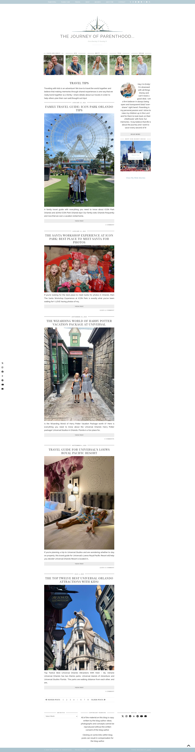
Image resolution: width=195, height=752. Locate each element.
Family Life (65, 2)
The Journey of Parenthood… (61, 749)
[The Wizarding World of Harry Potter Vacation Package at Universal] (79, 420)
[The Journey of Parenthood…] (97, 28)
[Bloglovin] (144, 2)
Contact (121, 2)
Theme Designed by (141, 749)
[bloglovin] (134, 716)
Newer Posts (53, 700)
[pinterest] (137, 716)
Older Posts (97, 700)
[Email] (146, 2)
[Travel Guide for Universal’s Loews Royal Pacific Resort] (79, 549)
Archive (97, 2)
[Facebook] (141, 2)
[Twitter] (130, 2)
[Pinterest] (135, 2)
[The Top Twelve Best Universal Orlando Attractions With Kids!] (79, 669)
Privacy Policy (80, 749)
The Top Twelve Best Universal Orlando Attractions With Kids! (79, 579)
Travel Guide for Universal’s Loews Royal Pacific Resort (79, 451)
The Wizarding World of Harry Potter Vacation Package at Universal (79, 322)
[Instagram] (133, 2)
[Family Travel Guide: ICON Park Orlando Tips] (79, 206)
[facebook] (130, 716)
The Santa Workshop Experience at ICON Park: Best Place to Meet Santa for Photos (79, 238)
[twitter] (123, 716)
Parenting (52, 2)
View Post (79, 221)
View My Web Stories (135, 178)
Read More (135, 134)
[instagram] (126, 716)
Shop (87, 2)
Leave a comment (107, 310)
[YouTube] (138, 2)
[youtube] (141, 716)
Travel (77, 2)
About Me (109, 2)
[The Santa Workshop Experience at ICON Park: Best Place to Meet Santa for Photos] (79, 291)
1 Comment (109, 225)
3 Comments (109, 439)
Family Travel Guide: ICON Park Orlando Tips (79, 108)
